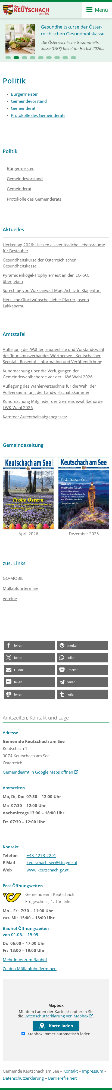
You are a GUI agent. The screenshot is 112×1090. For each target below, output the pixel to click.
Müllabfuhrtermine (20, 588)
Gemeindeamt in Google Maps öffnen (41, 772)
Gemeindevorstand (29, 101)
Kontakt (70, 1071)
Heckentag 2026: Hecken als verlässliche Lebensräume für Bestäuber (54, 248)
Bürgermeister (24, 94)
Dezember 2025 (84, 533)
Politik (10, 151)
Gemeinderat (23, 108)
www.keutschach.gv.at (48, 870)
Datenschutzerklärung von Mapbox (58, 1016)
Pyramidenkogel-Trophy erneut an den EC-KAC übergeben (46, 278)
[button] (8, 57)
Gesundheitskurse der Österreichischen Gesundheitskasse (39, 263)
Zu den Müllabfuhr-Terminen (30, 968)
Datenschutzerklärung (23, 1078)
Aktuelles (13, 229)
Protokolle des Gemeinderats (38, 115)
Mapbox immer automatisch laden (59, 1034)
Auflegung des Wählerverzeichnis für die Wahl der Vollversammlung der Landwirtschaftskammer (49, 389)
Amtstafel (14, 334)
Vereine (10, 598)
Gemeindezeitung (23, 445)
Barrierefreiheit (62, 1078)
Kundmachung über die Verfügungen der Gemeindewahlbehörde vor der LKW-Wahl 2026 (48, 374)
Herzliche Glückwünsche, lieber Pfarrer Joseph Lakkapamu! (46, 303)
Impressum (92, 1071)
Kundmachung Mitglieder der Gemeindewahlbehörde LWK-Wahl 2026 (52, 404)
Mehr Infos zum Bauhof (25, 959)
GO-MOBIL (13, 578)
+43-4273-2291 (41, 855)
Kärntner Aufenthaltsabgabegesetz (35, 416)
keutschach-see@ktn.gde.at (52, 862)
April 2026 (28, 533)
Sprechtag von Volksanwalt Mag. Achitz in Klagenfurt (52, 290)
